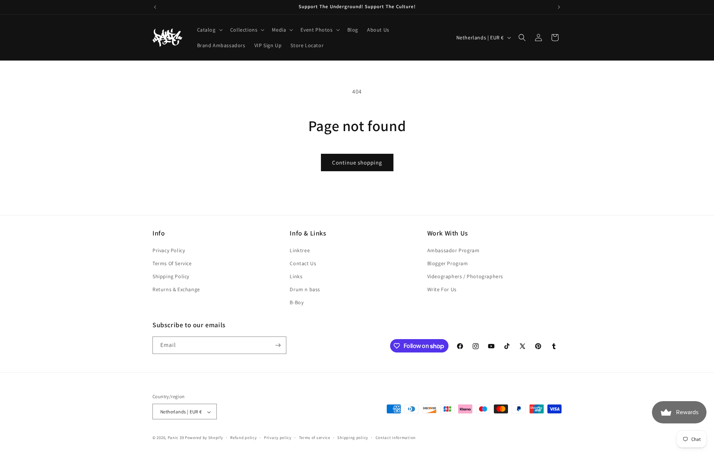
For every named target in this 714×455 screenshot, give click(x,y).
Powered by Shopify (204, 438)
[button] (209, 30)
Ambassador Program (453, 250)
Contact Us (303, 263)
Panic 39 (176, 438)
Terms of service (314, 437)
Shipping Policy (170, 276)
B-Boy (296, 302)
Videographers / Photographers (465, 276)
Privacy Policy (168, 250)
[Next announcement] (559, 7)
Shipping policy (352, 437)
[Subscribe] (278, 345)
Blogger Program (447, 263)
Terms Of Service (172, 263)
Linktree (300, 250)
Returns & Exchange (176, 289)
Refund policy (243, 437)
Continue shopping (357, 162)
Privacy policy (278, 437)
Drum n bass (305, 289)
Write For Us (442, 289)
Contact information (396, 437)
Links (296, 276)
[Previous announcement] (155, 7)
